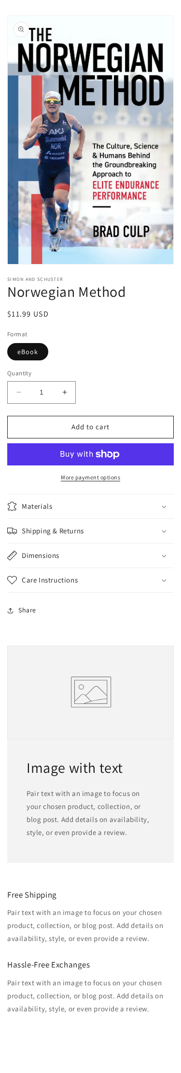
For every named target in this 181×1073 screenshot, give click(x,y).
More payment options (90, 477)
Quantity (19, 373)
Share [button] (27, 610)
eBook (27, 351)
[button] (90, 506)
